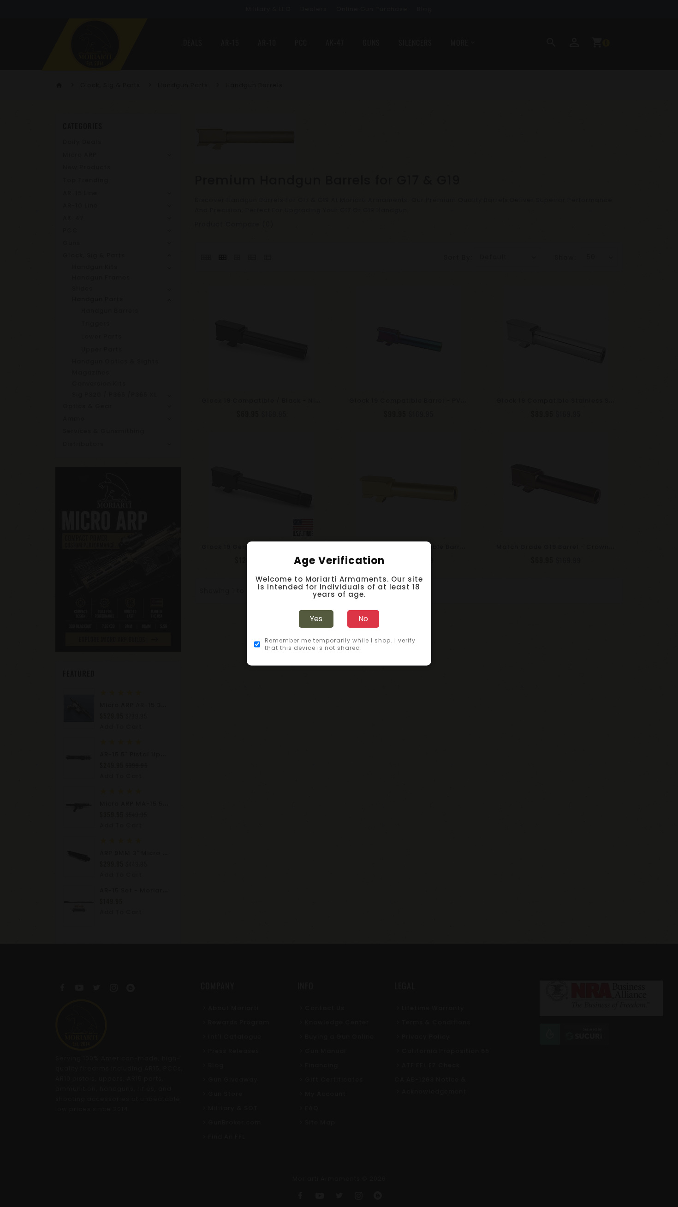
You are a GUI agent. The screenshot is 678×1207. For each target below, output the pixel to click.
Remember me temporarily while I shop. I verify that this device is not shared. (340, 644)
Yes (316, 618)
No (363, 618)
